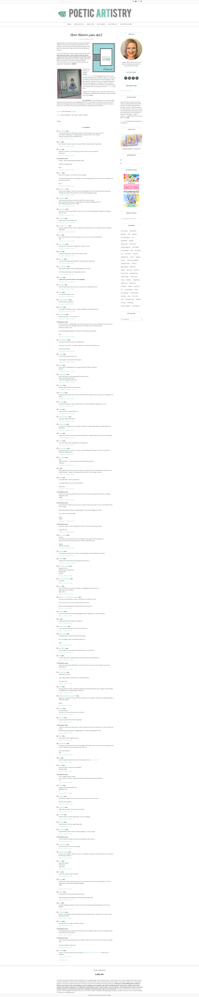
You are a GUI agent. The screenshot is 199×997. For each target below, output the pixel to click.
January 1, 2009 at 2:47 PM (65, 616)
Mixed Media (124, 240)
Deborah (60, 558)
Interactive (123, 296)
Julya (59, 903)
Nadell (60, 765)
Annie (59, 586)
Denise (60, 433)
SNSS (129, 234)
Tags (129, 296)
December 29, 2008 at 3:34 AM (66, 155)
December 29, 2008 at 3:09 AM (66, 146)
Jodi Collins (61, 285)
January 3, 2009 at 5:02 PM (65, 733)
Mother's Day (124, 283)
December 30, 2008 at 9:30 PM (66, 454)
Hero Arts (134, 263)
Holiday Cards (124, 244)
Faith (132, 250)
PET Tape (123, 302)
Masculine (135, 253)
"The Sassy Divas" (63, 417)
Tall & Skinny (133, 266)
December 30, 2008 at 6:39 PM (66, 437)
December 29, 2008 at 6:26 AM (66, 186)
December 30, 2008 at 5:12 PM (66, 421)
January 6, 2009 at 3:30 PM (65, 947)
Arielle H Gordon (62, 626)
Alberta (60, 277)
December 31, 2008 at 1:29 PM (66, 499)
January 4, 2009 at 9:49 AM (65, 793)
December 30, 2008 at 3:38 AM (66, 337)
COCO (59, 861)
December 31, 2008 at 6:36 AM (66, 474)
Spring (122, 280)
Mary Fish (61, 822)
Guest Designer (124, 293)
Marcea (60, 785)
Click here (122, 121)
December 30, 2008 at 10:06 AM (67, 371)
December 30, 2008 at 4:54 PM (66, 413)
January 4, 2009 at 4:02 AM (65, 762)
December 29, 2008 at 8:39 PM (66, 304)
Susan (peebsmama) (64, 578)
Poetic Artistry (95, 995)
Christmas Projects (125, 263)
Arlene (60, 409)
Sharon (60, 441)
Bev (59, 758)
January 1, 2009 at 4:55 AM (65, 583)
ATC (122, 289)
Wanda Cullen (62, 424)
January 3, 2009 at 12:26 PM (66, 714)
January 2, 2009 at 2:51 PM (65, 683)
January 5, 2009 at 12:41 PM (66, 909)
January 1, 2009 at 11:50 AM (66, 594)
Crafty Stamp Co (136, 306)
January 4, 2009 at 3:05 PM (65, 826)
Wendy (60, 365)
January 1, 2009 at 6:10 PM (65, 623)
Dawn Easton (62, 189)
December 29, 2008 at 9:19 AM (66, 215)
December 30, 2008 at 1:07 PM (66, 398)
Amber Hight (61, 131)
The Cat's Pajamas (125, 237)
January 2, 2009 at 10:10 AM (66, 660)
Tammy (60, 708)
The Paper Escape (129, 299)
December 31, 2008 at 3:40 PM (66, 532)
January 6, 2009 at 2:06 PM (65, 935)
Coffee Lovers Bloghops (132, 260)
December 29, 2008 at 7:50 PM (66, 281)
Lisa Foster (61, 807)
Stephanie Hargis (63, 852)
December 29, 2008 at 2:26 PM (66, 248)
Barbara (60, 892)
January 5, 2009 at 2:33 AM (65, 869)
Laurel (60, 292)
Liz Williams (61, 198)
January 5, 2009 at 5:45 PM (65, 918)
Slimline (123, 270)
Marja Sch (61, 259)
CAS (133, 237)
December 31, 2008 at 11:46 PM (67, 563)
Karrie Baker (61, 648)
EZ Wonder (123, 286)
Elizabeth (61, 611)
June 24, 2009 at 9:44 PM (65, 956)
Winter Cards (132, 283)
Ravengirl (61, 551)
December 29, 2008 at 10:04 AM (67, 222)
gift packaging (124, 266)
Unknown (61, 796)
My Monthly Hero (134, 273)
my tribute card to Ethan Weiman (92, 952)
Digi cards (138, 257)
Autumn (132, 257)
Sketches (75, 115)
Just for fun (136, 286)
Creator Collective (134, 293)
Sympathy (128, 280)
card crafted (61, 244)
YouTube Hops (136, 280)
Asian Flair (109, 86)
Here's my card (94, 760)
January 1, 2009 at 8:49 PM (65, 645)
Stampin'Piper (62, 672)
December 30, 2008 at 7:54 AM (66, 362)
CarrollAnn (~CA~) (63, 226)
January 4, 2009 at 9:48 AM (65, 782)
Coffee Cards (133, 244)
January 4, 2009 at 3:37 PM (65, 841)
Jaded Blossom (124, 257)
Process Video (124, 273)
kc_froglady (61, 912)
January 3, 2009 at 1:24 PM (65, 722)
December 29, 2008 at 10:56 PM (67, 319)
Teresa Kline (61, 314)
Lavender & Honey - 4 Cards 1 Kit (131, 149)
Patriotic (130, 286)
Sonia (59, 149)
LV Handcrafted (128, 289)
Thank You (136, 270)
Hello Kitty (138, 299)
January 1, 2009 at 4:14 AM (65, 575)
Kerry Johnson (62, 844)
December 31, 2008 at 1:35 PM (66, 521)
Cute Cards (129, 270)
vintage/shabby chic (126, 247)
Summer (136, 289)
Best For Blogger (107, 995)
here (99, 588)
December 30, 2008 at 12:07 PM (67, 389)
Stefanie (60, 950)
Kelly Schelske (62, 634)
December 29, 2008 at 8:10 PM (66, 289)
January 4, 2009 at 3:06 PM (65, 834)
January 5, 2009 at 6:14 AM (65, 876)
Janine (60, 686)
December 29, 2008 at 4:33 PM (66, 263)
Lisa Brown (61, 218)
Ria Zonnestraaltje (63, 566)
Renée (60, 921)
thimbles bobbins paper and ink (67, 696)
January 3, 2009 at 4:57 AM (65, 705)
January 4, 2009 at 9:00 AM (65, 771)
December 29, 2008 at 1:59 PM (66, 241)
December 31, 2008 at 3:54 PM (66, 548)
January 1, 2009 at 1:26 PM (65, 608)
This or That (135, 296)
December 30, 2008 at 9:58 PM (66, 465)
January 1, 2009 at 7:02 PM (65, 630)
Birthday (131, 240)
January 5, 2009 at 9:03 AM (65, 900)
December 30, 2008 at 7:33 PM (66, 445)
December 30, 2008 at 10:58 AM (67, 382)
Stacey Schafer (62, 448)
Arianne (60, 354)
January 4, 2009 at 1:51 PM (65, 811)
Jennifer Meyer (62, 266)
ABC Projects (138, 250)
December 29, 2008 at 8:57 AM (66, 206)
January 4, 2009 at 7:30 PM (65, 848)
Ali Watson (61, 392)
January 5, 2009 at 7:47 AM (65, 889)
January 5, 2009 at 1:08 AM (65, 858)
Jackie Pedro (61, 209)
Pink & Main (130, 302)
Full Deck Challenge (125, 306)
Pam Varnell (61, 829)
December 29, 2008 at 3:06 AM (66, 139)
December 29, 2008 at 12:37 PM (67, 232)
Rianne (60, 477)
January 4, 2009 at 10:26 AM (66, 804)
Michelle (60, 307)
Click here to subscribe (126, 90)
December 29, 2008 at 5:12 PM (66, 274)
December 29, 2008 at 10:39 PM (67, 311)
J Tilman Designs (125, 276)
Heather (60, 385)
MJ (59, 619)
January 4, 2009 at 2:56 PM (65, 819)
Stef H (60, 173)
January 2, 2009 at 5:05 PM (65, 692)
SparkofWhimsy (62, 340)
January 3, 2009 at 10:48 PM (66, 754)
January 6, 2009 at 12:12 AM (66, 925)
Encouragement (124, 250)
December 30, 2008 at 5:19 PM (66, 430)
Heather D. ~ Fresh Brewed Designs (68, 597)
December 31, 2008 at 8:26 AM (66, 489)
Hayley (60, 879)
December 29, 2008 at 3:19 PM (66, 256)
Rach (59, 142)
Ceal (59, 872)
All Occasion (128, 253)
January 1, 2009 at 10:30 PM (66, 652)
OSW (122, 299)
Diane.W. (60, 402)
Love (122, 253)
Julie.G (60, 736)
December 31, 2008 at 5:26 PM (66, 555)
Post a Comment (63, 960)
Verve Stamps (83, 115)
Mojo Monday (66, 115)
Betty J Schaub (62, 535)
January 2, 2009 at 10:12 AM (66, 669)
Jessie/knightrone (63, 299)
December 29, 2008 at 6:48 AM (66, 195)
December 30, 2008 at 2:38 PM (66, 406)
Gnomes (123, 260)
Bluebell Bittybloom (88, 76)
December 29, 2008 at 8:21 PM (66, 296)
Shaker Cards (134, 276)
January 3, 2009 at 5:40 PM (65, 740)
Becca (60, 251)
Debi (59, 655)
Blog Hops (123, 234)
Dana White (61, 457)
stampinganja (62, 374)
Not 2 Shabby (136, 247)
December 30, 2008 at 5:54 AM (66, 351)
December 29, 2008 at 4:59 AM (66, 170)
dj (58, 468)
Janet (59, 235)
